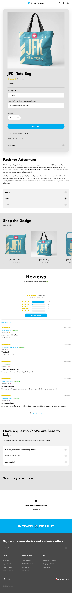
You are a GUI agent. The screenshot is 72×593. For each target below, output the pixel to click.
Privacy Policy (7, 567)
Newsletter (25, 571)
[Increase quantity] (18, 117)
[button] (12, 79)
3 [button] (36, 413)
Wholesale (25, 567)
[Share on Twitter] (16, 138)
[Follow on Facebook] (4, 579)
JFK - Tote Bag (44, 260)
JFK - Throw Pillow (16, 260)
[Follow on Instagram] (9, 579)
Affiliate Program (27, 564)
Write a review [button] (36, 315)
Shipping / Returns (48, 564)
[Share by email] (23, 138)
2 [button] (33, 413)
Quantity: (10, 113)
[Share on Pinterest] (20, 138)
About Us (6, 560)
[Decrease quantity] (10, 117)
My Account (7, 564)
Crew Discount (26, 560)
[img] (6, 327)
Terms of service (8, 571)
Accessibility (46, 567)
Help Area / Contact (49, 560)
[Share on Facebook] (13, 138)
